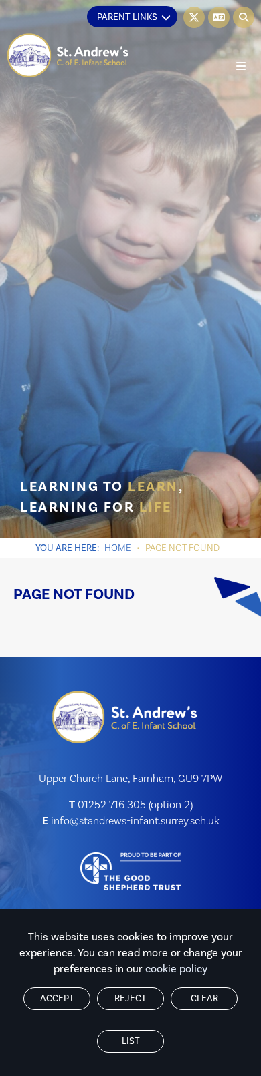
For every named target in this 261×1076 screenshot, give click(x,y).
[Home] (68, 55)
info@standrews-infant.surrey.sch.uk (135, 821)
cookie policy (176, 969)
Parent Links (127, 17)
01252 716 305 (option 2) (135, 805)
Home (117, 548)
